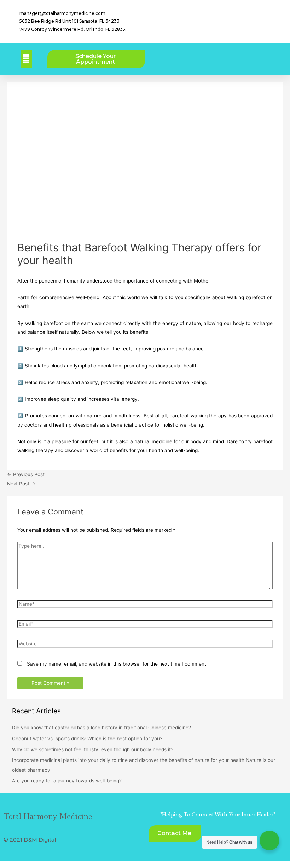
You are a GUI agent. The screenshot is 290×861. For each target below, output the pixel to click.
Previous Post (26, 474)
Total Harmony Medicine (48, 816)
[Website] (144, 645)
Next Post (21, 483)
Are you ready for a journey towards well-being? (67, 780)
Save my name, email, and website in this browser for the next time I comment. (117, 664)
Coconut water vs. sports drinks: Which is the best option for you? (87, 738)
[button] (26, 59)
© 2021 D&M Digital (30, 839)
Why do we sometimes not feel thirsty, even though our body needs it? (92, 749)
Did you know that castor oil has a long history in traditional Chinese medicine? (101, 727)
